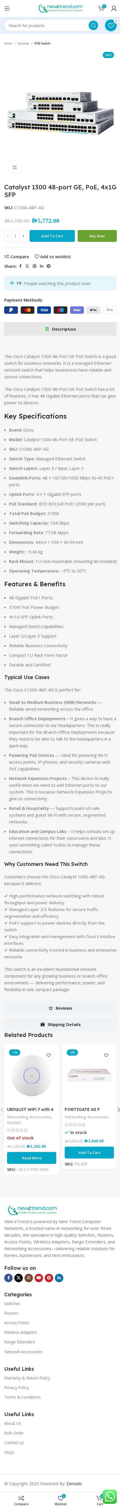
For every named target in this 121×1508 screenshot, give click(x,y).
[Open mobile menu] (7, 8)
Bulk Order (14, 1433)
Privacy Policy (16, 1387)
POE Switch (42, 43)
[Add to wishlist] (48, 1055)
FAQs (9, 1452)
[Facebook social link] (20, 266)
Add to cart (52, 235)
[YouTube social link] (39, 1278)
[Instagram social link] (28, 1278)
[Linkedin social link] (41, 266)
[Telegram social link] (48, 266)
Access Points (17, 1322)
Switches (23, 43)
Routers (14, 1122)
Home (8, 43)
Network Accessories (23, 1351)
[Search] (93, 25)
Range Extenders (19, 1342)
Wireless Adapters (20, 1332)
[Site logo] (60, 8)
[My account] (114, 8)
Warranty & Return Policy (27, 1378)
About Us (12, 1423)
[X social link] (27, 266)
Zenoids (74, 1483)
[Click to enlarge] (14, 167)
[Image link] (32, 1210)
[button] (89, 1152)
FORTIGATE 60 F (82, 1109)
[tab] (60, 329)
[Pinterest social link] (34, 266)
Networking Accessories (29, 1117)
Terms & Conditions (22, 1397)
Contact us (14, 1442)
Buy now (97, 235)
